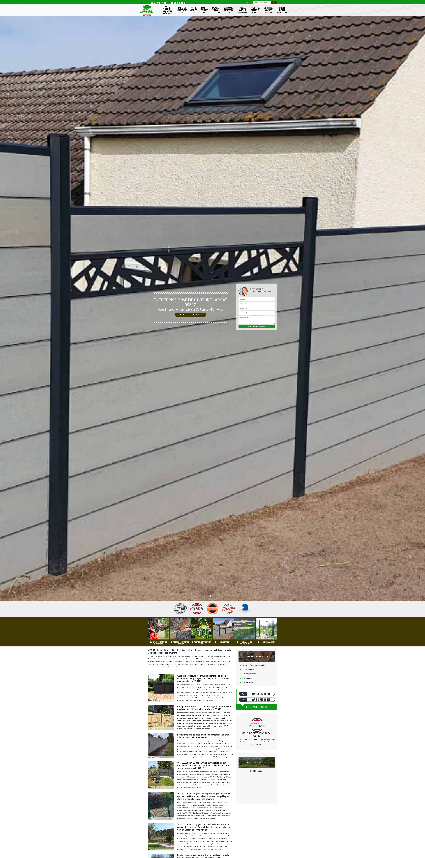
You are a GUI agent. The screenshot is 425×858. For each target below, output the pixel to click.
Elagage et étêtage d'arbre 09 (216, 10)
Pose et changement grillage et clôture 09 (167, 10)
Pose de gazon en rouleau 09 (242, 10)
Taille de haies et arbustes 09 (282, 10)
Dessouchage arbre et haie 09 (229, 10)
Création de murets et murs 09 (255, 10)
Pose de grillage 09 (204, 10)
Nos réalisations (190, 314)
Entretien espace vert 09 (182, 10)
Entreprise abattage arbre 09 (268, 10)
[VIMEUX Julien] (147, 10)
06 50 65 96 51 (178, 2)
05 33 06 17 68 (158, 2)
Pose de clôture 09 (193, 10)
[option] (212, 343)
